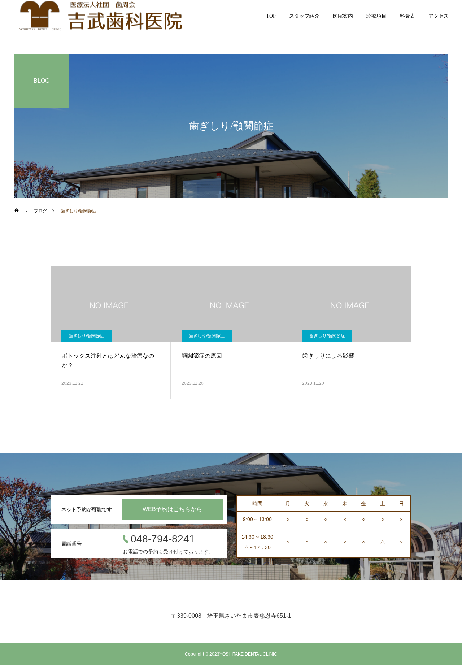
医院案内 (343, 16)
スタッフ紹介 (304, 16)
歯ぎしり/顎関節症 (86, 335)
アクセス (438, 16)
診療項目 (376, 16)
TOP (271, 16)
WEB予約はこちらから (172, 509)
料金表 (407, 16)
